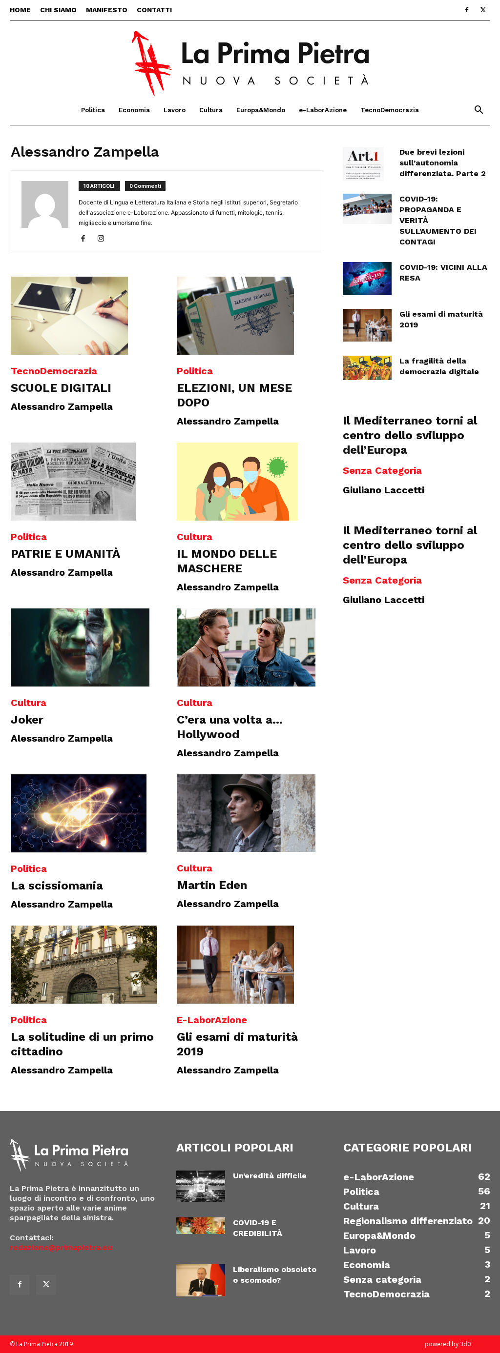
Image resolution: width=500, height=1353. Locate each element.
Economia (134, 110)
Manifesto (106, 10)
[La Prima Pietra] (250, 58)
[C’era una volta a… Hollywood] (250, 647)
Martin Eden (212, 885)
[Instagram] (104, 239)
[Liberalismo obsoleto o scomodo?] (200, 1280)
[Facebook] (466, 10)
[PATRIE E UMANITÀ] (84, 482)
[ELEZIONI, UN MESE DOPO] (250, 316)
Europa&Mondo (260, 110)
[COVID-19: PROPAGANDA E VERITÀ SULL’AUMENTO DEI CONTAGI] (367, 209)
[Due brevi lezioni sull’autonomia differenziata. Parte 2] (363, 164)
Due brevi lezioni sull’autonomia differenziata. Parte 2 (442, 162)
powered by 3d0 (448, 1344)
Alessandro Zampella (62, 406)
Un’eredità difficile (270, 1175)
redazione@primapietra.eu (61, 1247)
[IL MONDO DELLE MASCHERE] (250, 482)
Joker (27, 720)
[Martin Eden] (250, 813)
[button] (478, 111)
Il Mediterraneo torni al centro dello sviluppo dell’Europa (410, 435)
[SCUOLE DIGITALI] (84, 316)
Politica (93, 110)
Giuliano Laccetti (383, 490)
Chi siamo (58, 10)
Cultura (211, 110)
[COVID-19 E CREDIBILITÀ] (200, 1225)
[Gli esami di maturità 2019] (250, 965)
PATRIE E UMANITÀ (65, 554)
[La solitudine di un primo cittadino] (84, 965)
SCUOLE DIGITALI (61, 388)
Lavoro (175, 110)
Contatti (154, 10)
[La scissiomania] (84, 813)
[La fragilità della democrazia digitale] (367, 368)
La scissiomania (57, 885)
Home (20, 10)
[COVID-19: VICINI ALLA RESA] (367, 278)
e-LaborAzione (323, 110)
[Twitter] (483, 10)
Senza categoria (382, 470)
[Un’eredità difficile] (200, 1186)
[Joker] (84, 647)
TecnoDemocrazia (389, 110)
